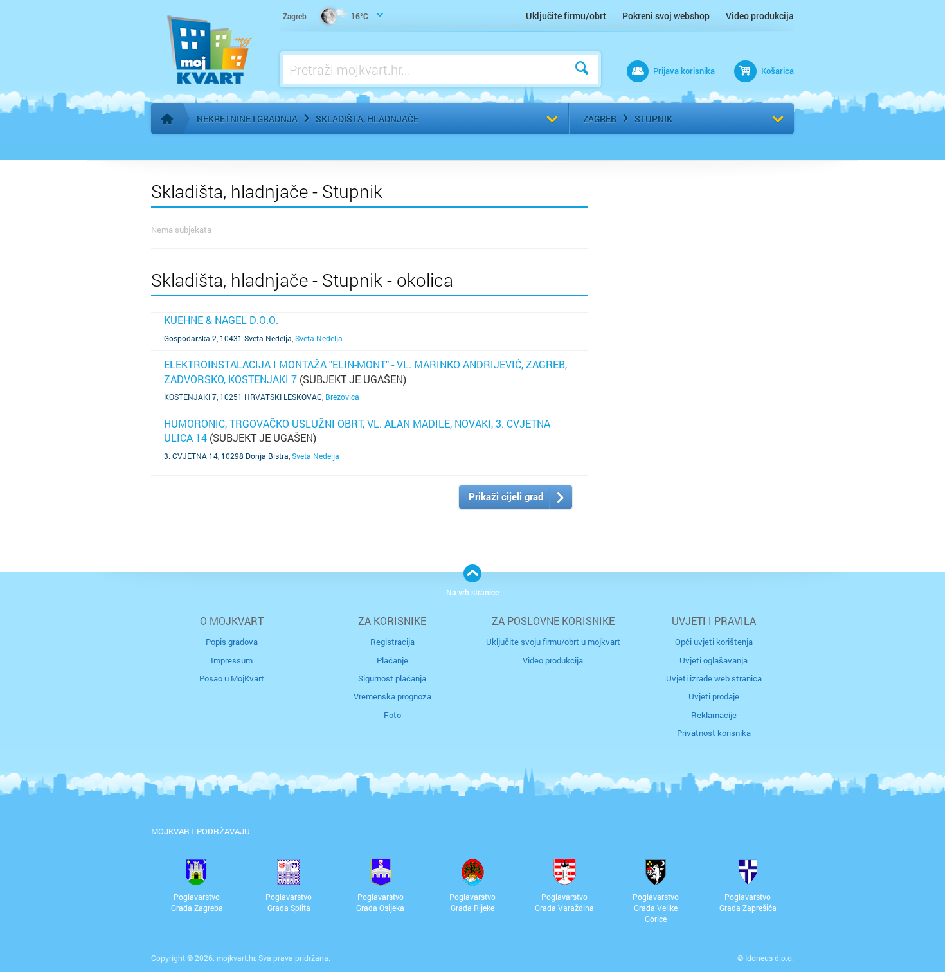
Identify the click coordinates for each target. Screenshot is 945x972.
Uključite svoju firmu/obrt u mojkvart (553, 641)
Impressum (232, 660)
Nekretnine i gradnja (247, 119)
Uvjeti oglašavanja (714, 660)
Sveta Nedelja (319, 338)
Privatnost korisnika (714, 733)
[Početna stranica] (167, 119)
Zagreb (599, 119)
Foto (392, 715)
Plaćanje (392, 660)
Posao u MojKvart (231, 678)
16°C (325, 16)
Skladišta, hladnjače (367, 119)
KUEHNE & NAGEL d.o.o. (221, 320)
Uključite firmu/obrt (566, 16)
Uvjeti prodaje (713, 696)
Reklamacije (714, 715)
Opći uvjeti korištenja (714, 641)
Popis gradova (232, 641)
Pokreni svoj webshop (666, 16)
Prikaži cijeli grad (506, 496)
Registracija (392, 641)
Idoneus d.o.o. (769, 958)
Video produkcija (760, 16)
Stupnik (653, 119)
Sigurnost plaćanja (392, 678)
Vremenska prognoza (392, 696)
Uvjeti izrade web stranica (714, 678)
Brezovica (342, 397)
